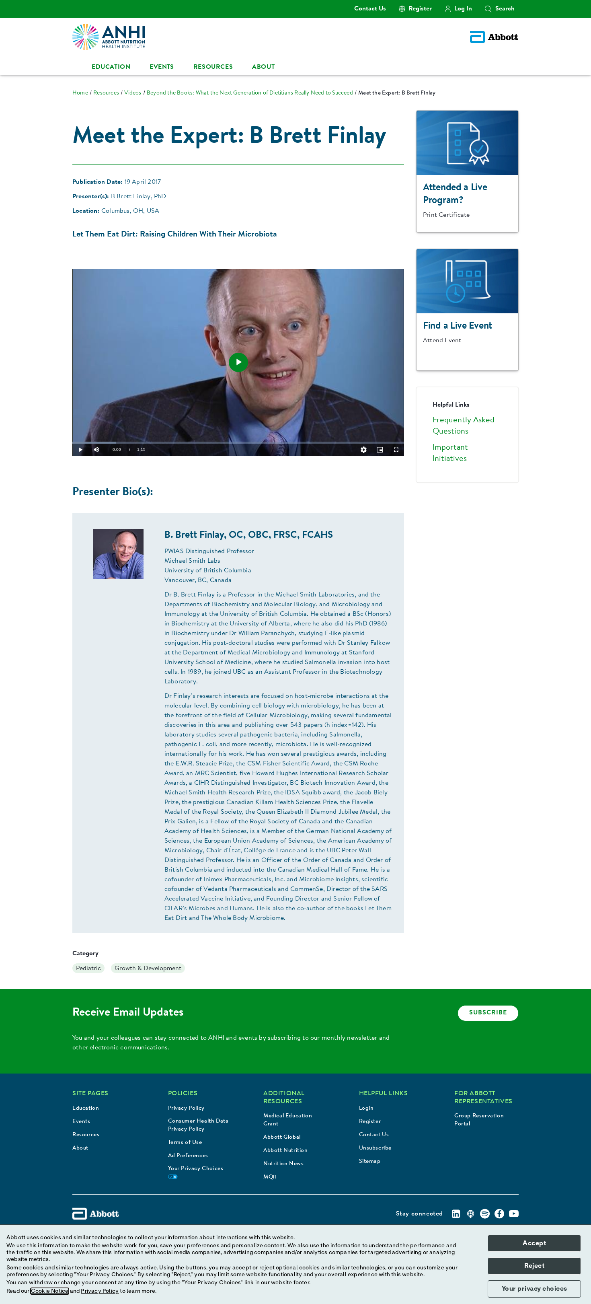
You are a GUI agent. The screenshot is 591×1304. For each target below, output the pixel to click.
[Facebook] (499, 1214)
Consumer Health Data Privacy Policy (198, 1125)
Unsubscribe (375, 1148)
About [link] (263, 67)
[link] (80, 93)
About (80, 1148)
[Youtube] (514, 1214)
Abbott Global (282, 1137)
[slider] (238, 443)
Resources (85, 1135)
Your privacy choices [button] (534, 1288)
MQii (269, 1177)
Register (370, 1122)
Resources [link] (213, 67)
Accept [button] (534, 1243)
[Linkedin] (456, 1214)
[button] (488, 9)
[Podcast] (470, 1214)
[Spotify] (485, 1214)
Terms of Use (185, 1143)
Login (366, 1108)
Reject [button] (534, 1266)
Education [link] (111, 67)
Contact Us (374, 1135)
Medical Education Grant (287, 1120)
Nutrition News (283, 1164)
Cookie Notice (50, 1291)
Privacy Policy (186, 1108)
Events (81, 1122)
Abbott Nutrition (285, 1151)
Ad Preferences (188, 1156)
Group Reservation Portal (479, 1120)
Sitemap (370, 1161)
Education (85, 1108)
